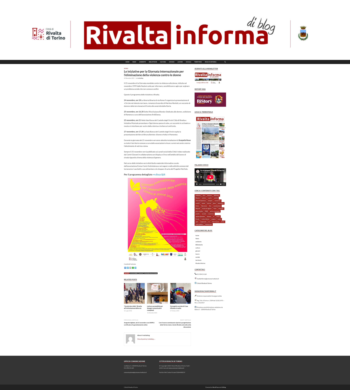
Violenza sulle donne (150, 273)
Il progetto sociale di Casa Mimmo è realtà (179, 307)
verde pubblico (199, 224)
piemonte (220, 208)
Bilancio (198, 198)
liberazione (204, 206)
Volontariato (208, 224)
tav (209, 221)
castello (216, 198)
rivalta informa (205, 219)
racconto (204, 214)
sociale (188, 62)
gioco (214, 203)
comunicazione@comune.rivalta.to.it (135, 372)
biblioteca (216, 195)
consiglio (210, 200)
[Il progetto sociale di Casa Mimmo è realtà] (180, 294)
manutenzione (217, 206)
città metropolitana (201, 200)
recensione (211, 214)
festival (209, 203)
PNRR (206, 211)
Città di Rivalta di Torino (204, 283)
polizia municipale (215, 211)
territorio (198, 62)
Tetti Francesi (215, 221)
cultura (163, 62)
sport (197, 221)
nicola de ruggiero (207, 208)
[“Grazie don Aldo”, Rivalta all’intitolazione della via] (134, 294)
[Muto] (221, 184)
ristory (218, 216)
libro (210, 206)
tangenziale (203, 221)
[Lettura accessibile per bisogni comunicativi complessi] (157, 294)
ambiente (142, 62)
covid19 (198, 203)
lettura (197, 206)
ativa (204, 195)
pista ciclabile (199, 211)
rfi (213, 216)
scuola (219, 219)
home (127, 62)
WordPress (215, 387)
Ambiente (198, 195)
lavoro (180, 62)
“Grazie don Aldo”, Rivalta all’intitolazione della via (133, 307)
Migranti (198, 208)
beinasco (209, 195)
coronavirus (217, 200)
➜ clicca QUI (159, 174)
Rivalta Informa (210, 62)
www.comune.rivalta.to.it (176, 368)
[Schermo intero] (224, 184)
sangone (213, 219)
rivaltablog (140, 78)
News (134, 62)
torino (222, 221)
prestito (198, 214)
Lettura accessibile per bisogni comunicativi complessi (155, 308)
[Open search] (225, 62)
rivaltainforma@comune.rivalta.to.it (208, 279)
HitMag (223, 387)
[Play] (197, 184)
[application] (210, 177)
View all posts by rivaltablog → (146, 339)
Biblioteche (153, 62)
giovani (171, 62)
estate (203, 203)
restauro (209, 216)
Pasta (214, 208)
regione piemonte (200, 216)
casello (210, 198)
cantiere (204, 198)
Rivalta (141, 273)
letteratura (221, 203)
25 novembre (134, 273)
